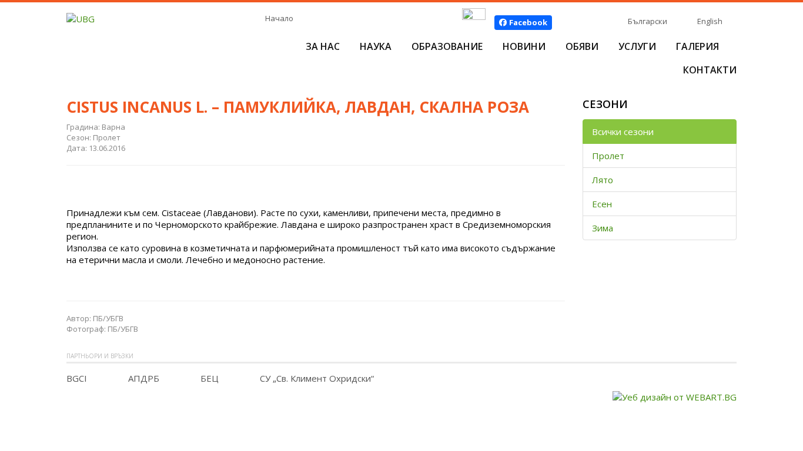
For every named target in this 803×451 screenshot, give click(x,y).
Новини (524, 46)
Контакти (710, 69)
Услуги (637, 46)
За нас (323, 46)
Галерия (697, 46)
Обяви (582, 46)
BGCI (76, 378)
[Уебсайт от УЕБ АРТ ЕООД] (675, 396)
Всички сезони (623, 131)
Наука (376, 46)
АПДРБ (143, 378)
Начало (279, 18)
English (709, 21)
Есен (602, 204)
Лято (602, 180)
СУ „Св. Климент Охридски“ (317, 378)
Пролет (608, 155)
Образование (447, 46)
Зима (602, 228)
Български (647, 21)
